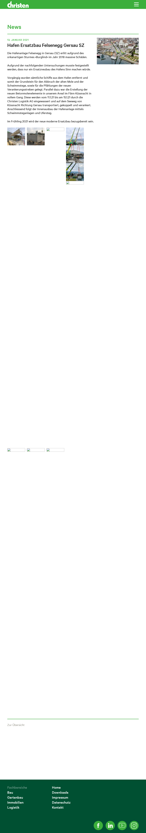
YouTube (122, 825)
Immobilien (15, 802)
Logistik (13, 807)
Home (56, 787)
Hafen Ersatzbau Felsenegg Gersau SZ (45, 45)
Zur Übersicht (16, 725)
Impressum (60, 797)
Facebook (98, 825)
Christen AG (18, 4)
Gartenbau (15, 797)
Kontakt (58, 807)
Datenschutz (61, 802)
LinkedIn (110, 825)
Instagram (134, 825)
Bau (10, 792)
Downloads (60, 792)
